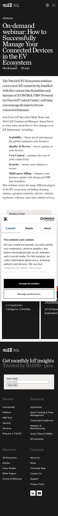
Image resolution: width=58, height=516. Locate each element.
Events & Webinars (12, 478)
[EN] (47, 5)
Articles (6, 463)
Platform (7, 412)
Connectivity (9, 407)
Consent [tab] (10, 228)
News (33, 463)
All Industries (36, 439)
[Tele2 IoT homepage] (11, 5)
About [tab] (47, 228)
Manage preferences (29, 294)
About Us (35, 457)
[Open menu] (53, 5)
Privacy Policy (37, 484)
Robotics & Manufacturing (37, 427)
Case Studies (9, 468)
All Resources (10, 457)
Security (7, 423)
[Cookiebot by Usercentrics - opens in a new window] (41, 219)
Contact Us (36, 473)
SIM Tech (7, 417)
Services (7, 428)
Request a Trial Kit (12, 433)
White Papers (9, 473)
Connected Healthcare (41, 420)
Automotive (36, 407)
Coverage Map (37, 468)
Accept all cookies (29, 283)
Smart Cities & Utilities (41, 433)
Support (34, 478)
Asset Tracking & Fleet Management (41, 413)
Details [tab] (29, 228)
